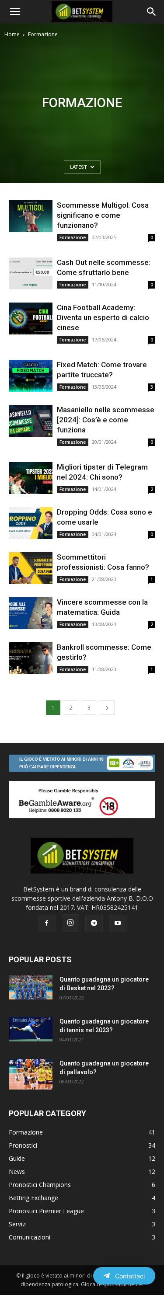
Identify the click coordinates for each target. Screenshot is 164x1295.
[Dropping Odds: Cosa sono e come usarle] (30, 523)
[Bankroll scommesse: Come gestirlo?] (30, 658)
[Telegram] (94, 923)
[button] (15, 12)
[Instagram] (70, 923)
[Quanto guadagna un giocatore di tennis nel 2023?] (30, 1029)
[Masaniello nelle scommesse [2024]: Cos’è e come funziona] (30, 421)
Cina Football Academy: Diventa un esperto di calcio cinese (103, 317)
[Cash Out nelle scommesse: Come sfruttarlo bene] (30, 273)
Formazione (72, 237)
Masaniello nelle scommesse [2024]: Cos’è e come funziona (105, 419)
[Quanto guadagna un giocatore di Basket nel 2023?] (30, 987)
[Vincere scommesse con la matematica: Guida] (30, 613)
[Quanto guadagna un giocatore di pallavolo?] (30, 1074)
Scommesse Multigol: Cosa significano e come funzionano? (103, 215)
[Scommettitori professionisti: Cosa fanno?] (30, 568)
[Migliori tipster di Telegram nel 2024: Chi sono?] (30, 478)
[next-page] (107, 707)
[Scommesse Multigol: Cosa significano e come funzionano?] (30, 216)
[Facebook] (47, 923)
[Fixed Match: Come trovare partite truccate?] (30, 376)
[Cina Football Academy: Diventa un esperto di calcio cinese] (30, 318)
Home (12, 34)
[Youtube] (117, 923)
